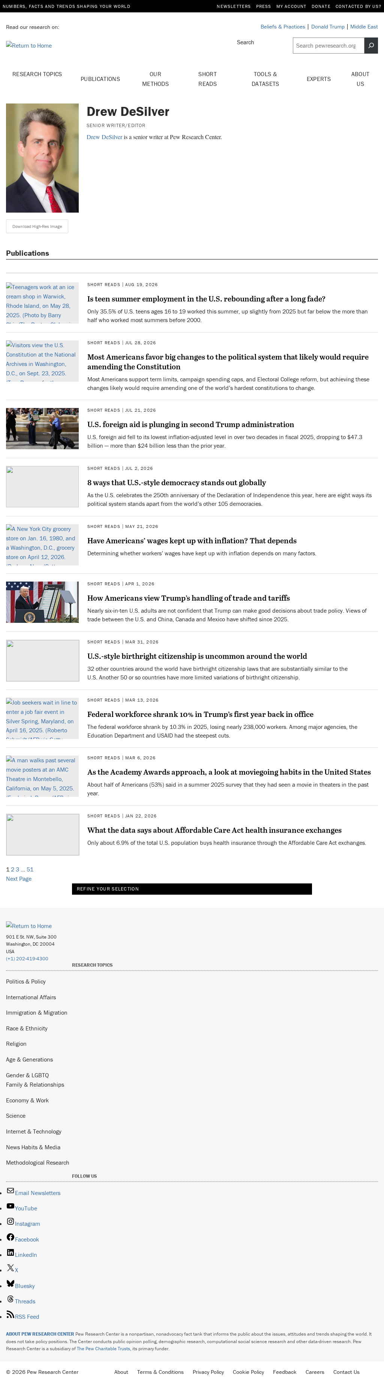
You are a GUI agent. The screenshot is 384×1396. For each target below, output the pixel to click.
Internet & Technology (34, 1131)
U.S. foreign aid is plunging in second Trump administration (190, 424)
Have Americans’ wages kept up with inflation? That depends (192, 540)
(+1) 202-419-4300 (27, 958)
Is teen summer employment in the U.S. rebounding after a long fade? (206, 298)
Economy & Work (27, 1100)
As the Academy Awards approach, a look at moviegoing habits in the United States (229, 771)
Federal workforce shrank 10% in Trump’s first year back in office (200, 714)
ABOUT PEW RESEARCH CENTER (40, 1334)
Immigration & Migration (37, 1012)
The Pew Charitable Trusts (103, 1348)
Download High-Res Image (37, 226)
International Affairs (31, 997)
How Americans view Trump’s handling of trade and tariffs (188, 597)
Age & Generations (29, 1059)
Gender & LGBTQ (27, 1075)
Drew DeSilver (104, 137)
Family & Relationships (35, 1084)
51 (30, 869)
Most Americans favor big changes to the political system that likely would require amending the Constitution (228, 361)
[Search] (371, 45)
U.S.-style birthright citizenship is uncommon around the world (197, 656)
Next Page (19, 878)
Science (16, 1115)
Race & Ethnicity (27, 1028)
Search (245, 42)
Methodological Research (37, 1162)
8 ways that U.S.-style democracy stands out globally (176, 482)
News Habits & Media (33, 1147)
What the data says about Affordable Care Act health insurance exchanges (214, 830)
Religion (16, 1043)
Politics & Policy (26, 981)
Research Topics (37, 74)
